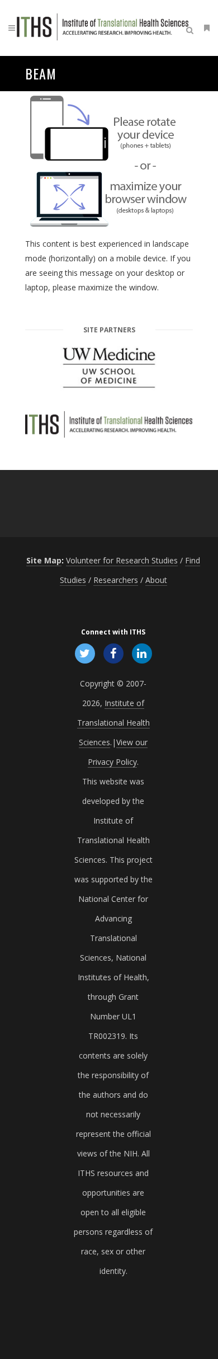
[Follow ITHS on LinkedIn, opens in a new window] (142, 653)
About (156, 580)
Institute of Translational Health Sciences (113, 722)
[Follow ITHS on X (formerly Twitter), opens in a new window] (85, 653)
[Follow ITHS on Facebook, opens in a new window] (113, 653)
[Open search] (191, 28)
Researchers (115, 580)
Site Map (43, 560)
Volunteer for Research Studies (122, 560)
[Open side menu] (205, 27)
